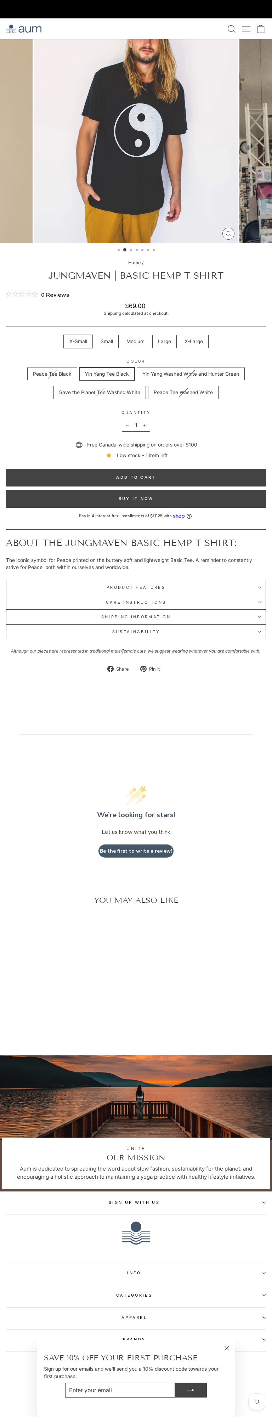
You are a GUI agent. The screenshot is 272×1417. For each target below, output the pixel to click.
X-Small (78, 341)
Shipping (112, 313)
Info (134, 1272)
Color (136, 361)
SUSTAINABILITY (136, 631)
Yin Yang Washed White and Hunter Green (190, 374)
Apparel (134, 1317)
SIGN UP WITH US (134, 1202)
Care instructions (136, 602)
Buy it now (136, 498)
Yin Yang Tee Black (107, 374)
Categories (134, 1295)
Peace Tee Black (52, 374)
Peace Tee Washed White (183, 392)
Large (164, 341)
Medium (135, 341)
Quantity (136, 412)
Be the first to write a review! (136, 851)
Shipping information (136, 616)
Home (134, 262)
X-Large (194, 341)
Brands (134, 1339)
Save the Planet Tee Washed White (99, 392)
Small (107, 341)
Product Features (136, 587)
